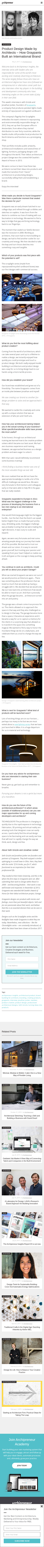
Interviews (6, 44)
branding (22, 998)
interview (13, 1000)
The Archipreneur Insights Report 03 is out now (22, 1244)
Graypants (31, 105)
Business (6, 1085)
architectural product (27, 995)
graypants (5, 1000)
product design (21, 1003)
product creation (8, 1003)
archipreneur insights (10, 995)
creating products (34, 998)
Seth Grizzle (23, 1005)
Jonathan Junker (24, 1000)
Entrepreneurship (9, 1382)
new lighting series (22, 724)
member (34, 1000)
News (4, 1213)
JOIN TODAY (22, 1465)
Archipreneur (27, 62)
